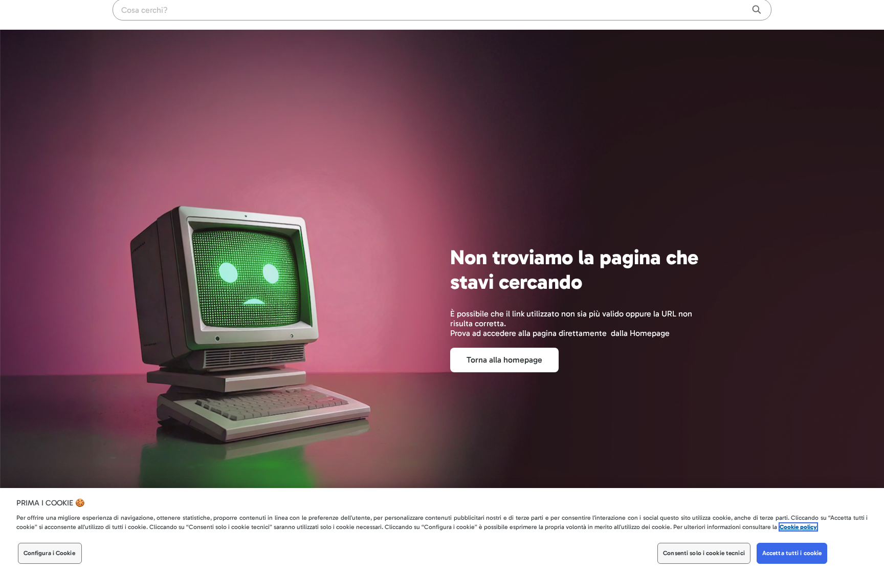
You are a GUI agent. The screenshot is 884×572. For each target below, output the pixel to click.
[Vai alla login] (764, 15)
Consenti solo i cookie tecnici (704, 553)
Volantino (700, 15)
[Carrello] (744, 15)
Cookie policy (798, 527)
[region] (442, 530)
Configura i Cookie (49, 553)
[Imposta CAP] (725, 15)
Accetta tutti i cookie (792, 553)
